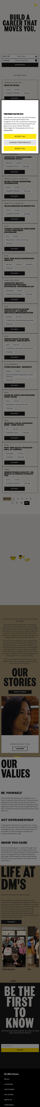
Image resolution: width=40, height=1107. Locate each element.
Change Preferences (20, 142)
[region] (20, 127)
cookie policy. (8, 130)
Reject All (20, 148)
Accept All (20, 136)
